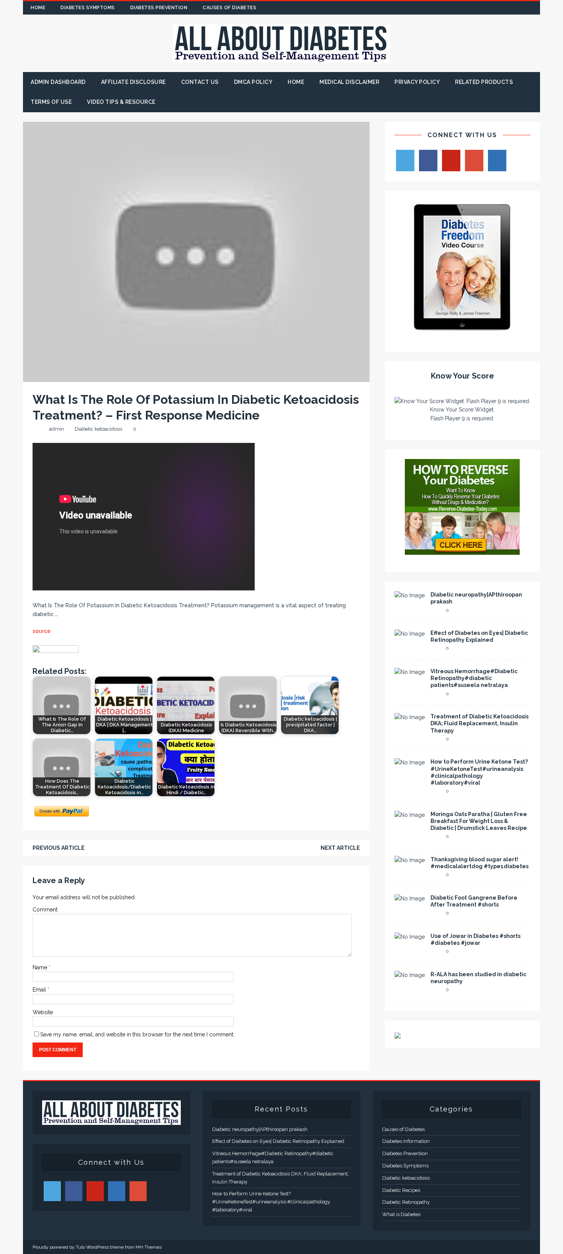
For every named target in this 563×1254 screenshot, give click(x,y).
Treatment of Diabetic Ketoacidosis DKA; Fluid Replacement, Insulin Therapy (479, 723)
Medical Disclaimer (349, 82)
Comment (45, 909)
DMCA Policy (253, 82)
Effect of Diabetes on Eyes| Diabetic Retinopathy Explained (278, 1141)
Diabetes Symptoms (88, 7)
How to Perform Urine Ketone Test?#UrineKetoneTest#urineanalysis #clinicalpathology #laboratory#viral (271, 1202)
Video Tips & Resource (121, 102)
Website (43, 1012)
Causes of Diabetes (229, 7)
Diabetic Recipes (401, 1190)
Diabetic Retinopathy (406, 1202)
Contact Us (200, 82)
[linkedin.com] (533, 8)
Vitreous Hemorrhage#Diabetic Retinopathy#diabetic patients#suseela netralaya (473, 678)
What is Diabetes (401, 1214)
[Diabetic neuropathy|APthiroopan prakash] (409, 595)
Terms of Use (51, 102)
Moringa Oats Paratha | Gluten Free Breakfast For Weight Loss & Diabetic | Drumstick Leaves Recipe (478, 821)
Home (38, 7)
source (42, 631)
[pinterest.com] (518, 8)
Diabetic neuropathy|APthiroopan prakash (260, 1129)
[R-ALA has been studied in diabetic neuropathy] (409, 975)
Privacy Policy (417, 82)
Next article (340, 848)
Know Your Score (462, 375)
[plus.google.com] (503, 8)
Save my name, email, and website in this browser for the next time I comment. (137, 1034)
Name (41, 967)
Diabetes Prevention (159, 7)
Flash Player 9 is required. (462, 418)
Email (40, 990)
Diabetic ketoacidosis (98, 429)
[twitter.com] (488, 8)
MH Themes (149, 1247)
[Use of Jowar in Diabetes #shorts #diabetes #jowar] (409, 937)
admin (56, 429)
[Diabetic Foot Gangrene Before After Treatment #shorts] (409, 898)
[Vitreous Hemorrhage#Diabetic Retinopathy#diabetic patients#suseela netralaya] (409, 672)
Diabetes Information (406, 1141)
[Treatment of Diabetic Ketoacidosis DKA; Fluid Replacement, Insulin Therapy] (409, 717)
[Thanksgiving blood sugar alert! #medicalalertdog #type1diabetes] (409, 860)
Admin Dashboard (58, 82)
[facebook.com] (473, 8)
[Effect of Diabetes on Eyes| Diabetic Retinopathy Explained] (409, 634)
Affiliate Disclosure (133, 82)
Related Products (484, 82)
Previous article (59, 848)
